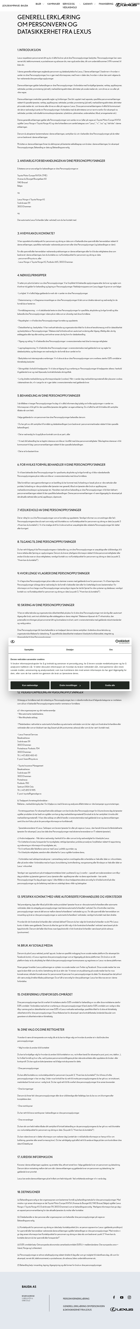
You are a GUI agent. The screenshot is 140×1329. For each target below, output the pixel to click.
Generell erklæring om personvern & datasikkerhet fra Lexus (84, 1308)
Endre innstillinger (68, 685)
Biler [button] (38, 3)
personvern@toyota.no (27, 258)
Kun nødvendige (30, 685)
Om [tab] (111, 649)
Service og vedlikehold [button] (70, 5)
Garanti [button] (88, 3)
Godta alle (110, 685)
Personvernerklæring (76, 1298)
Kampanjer (53, 3)
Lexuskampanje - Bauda (15, 5)
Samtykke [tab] (29, 649)
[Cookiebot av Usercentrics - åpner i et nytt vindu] (117, 642)
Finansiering (106, 3)
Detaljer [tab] (70, 649)
